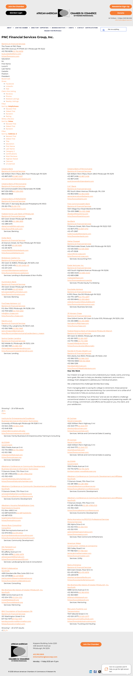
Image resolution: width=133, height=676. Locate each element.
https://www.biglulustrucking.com (81, 621)
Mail (7, 89)
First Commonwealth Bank (78, 204)
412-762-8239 (17, 51)
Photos (9, 96)
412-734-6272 (83, 469)
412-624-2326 (17, 426)
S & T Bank (71, 186)
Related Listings (12, 99)
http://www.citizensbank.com (14, 209)
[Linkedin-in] (90, 671)
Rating (8, 116)
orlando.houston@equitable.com (81, 302)
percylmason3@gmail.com (13, 331)
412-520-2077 (83, 616)
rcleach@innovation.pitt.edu (13, 431)
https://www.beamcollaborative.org (16, 581)
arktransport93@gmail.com (13, 557)
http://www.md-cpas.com (78, 256)
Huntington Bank (9, 282)
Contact (80, 28)
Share (4, 81)
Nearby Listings (12, 101)
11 (6, 630)
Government (7, 445)
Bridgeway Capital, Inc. (11, 258)
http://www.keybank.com (77, 236)
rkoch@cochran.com (76, 450)
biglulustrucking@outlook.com (80, 619)
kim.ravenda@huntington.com (14, 292)
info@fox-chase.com (10, 313)
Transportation (8, 549)
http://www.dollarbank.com (13, 253)
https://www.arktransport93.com (15, 559)
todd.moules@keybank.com (79, 234)
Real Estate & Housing (11, 508)
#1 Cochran (71, 418)
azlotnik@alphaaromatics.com (80, 532)
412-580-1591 (17, 346)
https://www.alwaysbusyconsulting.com (18, 538)
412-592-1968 (17, 328)
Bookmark (6, 79)
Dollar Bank (6, 238)
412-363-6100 (83, 592)
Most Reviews (11, 156)
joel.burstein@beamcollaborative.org (17, 578)
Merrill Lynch (7, 321)
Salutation (10, 144)
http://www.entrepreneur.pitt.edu (16, 433)
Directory (35, 28)
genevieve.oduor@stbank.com (80, 196)
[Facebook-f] (95, 671)
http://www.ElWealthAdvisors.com (81, 368)
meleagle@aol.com (75, 278)
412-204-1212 (17, 597)
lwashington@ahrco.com (12, 518)
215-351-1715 (15, 206)
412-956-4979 (18, 554)
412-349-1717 (83, 426)
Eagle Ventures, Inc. (75, 265)
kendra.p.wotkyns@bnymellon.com (16, 621)
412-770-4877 (83, 297)
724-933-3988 (84, 211)
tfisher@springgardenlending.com (16, 348)
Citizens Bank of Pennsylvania (79, 169)
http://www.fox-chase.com (12, 316)
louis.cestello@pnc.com (11, 54)
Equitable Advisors (75, 289)
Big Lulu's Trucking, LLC (77, 609)
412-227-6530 (17, 289)
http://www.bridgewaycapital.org (15, 273)
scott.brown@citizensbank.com (80, 181)
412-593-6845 (83, 299)
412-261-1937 (82, 338)
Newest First (11, 109)
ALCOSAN (6, 442)
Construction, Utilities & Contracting (82, 546)
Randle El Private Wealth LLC (79, 351)
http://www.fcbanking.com (78, 216)
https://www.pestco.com (77, 534)
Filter (4, 104)
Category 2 (10, 151)
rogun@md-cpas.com (76, 254)
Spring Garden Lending (11, 338)
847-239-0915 (17, 191)
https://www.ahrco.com (11, 520)
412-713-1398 (83, 341)
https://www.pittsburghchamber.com (17, 481)
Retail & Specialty (74, 421)
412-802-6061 (83, 194)
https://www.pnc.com (10, 56)
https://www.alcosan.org (11, 457)
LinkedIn (9, 86)
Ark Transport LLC (9, 547)
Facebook (10, 84)
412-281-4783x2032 (24, 474)
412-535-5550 (83, 249)
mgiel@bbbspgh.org (10, 600)
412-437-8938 (17, 576)
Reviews (9, 94)
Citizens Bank (7, 169)
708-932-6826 (84, 361)
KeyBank (71, 221)
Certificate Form (91, 28)
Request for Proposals (52, 31)
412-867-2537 (17, 176)
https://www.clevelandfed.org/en (80, 346)
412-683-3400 (84, 273)
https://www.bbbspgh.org (78, 600)
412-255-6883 (83, 321)
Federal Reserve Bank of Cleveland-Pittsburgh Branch (89, 331)
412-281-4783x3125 (89, 505)
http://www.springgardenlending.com (17, 351)
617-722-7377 (17, 619)
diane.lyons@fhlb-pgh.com (13, 226)
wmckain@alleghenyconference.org (17, 494)
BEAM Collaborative (10, 568)
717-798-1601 (83, 551)
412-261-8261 (17, 245)
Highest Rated (12, 159)
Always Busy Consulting (11, 525)
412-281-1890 (83, 484)
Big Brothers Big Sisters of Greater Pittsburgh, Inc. (88, 585)
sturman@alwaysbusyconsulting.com (17, 535)
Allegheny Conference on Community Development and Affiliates (94, 476)
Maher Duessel (73, 241)
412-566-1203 (83, 358)
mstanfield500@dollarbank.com (15, 250)
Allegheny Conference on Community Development (23, 466)
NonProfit (71, 479)
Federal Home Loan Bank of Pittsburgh (18, 214)
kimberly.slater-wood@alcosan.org (81, 471)
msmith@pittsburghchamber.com (16, 479)
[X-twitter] (99, 671)
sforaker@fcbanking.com (77, 214)
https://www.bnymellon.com (13, 624)
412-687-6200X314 (23, 513)
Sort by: (10, 106)
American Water (74, 543)
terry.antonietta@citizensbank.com (16, 179)
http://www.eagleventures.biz (79, 280)
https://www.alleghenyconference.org (83, 489)
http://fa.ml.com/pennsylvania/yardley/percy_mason (23, 333)
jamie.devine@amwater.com (79, 553)
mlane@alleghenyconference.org (81, 486)
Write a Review (8, 119)
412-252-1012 (83, 527)
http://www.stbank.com (77, 199)
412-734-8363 (17, 450)
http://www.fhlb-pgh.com (12, 229)
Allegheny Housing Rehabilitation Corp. (18, 505)
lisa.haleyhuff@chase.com (78, 323)
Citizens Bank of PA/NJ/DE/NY (14, 199)
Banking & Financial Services (13, 44)
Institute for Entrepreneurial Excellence (18, 418)
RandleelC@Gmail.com (76, 366)
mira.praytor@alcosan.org (12, 455)
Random (9, 114)
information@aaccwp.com (123, 20)
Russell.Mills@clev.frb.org (77, 343)
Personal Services (74, 522)
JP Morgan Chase (74, 313)
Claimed (9, 161)
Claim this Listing (9, 91)
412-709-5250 (18, 311)
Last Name (10, 149)
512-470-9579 (83, 572)
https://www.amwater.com (78, 556)
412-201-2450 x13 (22, 265)
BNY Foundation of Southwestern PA (17, 611)
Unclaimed (10, 164)
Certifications (11, 154)
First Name (10, 146)
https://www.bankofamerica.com (80, 580)
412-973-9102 (17, 533)
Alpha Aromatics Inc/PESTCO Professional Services (88, 519)
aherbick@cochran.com (77, 428)
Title (7, 141)
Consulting (6, 528)
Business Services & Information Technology (20, 421)
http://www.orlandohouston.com (81, 304)
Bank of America (74, 565)
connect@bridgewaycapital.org (15, 270)
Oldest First (10, 111)
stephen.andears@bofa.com (79, 577)
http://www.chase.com (76, 326)
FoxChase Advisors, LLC (11, 303)
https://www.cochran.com (78, 431)
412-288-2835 (17, 221)
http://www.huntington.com (13, 294)
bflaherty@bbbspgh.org (77, 597)
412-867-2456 (83, 176)
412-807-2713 (83, 229)
